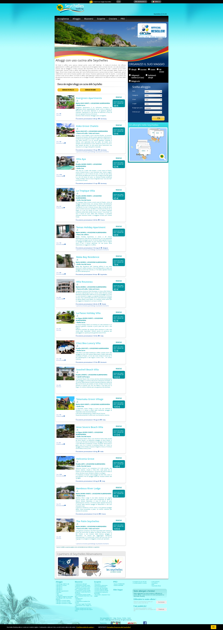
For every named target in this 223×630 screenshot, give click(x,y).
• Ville (57, 593)
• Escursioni (97, 584)
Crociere (113, 18)
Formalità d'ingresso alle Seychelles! (119, 627)
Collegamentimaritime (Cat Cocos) (137, 76)
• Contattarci (154, 583)
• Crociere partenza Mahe (101, 589)
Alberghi (133, 69)
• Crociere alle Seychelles (101, 588)
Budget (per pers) (137, 108)
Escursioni (143, 69)
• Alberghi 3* (59, 588)
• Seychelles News (156, 585)
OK (213, 627)
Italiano (156, 1)
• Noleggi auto (79, 598)
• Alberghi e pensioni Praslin (63, 602)
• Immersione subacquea (100, 585)
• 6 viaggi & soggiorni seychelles (64, 596)
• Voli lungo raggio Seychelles (83, 604)
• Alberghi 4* (59, 586)
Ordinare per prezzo (68, 90)
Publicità (161, 609)
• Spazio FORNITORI (119, 584)
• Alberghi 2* (59, 589)
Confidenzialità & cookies (85, 627)
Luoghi (134, 103)
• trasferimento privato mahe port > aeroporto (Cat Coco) (82, 588)
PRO (123, 18)
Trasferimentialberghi (152, 76)
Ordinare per (136, 112)
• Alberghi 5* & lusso (61, 585)
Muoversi (88, 18)
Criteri (134, 99)
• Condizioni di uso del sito (139, 581)
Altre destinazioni (140, 1)
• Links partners (155, 581)
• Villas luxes (59, 595)
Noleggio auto (135, 81)
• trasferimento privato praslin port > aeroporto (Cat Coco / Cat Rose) (83, 596)
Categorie (135, 95)
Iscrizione (161, 602)
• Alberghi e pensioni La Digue (64, 603)
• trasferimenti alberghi (81, 584)
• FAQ (152, 584)
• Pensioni (58, 592)
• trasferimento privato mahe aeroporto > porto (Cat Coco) (82, 586)
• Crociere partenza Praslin (101, 590)
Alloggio (76, 18)
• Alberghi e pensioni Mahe (63, 600)
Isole (133, 91)
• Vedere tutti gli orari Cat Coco (83, 608)
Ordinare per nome (90, 90)
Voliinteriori (161, 70)
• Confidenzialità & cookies (139, 583)
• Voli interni (78, 600)
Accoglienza (63, 18)
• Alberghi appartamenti (62, 591)
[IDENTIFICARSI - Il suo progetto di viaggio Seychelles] (83, 3)
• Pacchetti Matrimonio (100, 586)
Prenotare (119, 97)
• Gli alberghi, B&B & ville (62, 584)
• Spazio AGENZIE (118, 585)
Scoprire (101, 18)
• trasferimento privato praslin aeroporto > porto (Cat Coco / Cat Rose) (83, 592)
